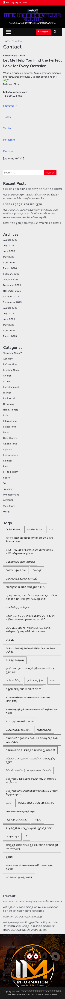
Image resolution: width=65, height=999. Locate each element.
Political (7, 460)
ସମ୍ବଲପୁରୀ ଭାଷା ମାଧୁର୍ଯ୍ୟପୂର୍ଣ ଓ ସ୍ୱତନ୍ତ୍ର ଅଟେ (29, 828)
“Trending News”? (12, 353)
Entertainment (11, 387)
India (5, 415)
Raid (5, 466)
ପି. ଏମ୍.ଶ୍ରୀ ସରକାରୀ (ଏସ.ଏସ (20, 721)
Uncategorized (11, 494)
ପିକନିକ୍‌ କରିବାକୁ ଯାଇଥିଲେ (18, 729)
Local (6, 432)
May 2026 (8, 256)
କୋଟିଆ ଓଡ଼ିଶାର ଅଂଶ (16, 570)
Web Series (9, 506)
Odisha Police (34, 529)
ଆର (51, 529)
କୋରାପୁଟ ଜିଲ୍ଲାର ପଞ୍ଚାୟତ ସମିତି (22, 578)
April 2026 (9, 262)
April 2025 (9, 330)
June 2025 (9, 319)
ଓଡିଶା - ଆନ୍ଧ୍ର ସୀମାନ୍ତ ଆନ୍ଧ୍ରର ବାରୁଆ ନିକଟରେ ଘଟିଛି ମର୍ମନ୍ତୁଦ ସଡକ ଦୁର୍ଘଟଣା (29, 551)
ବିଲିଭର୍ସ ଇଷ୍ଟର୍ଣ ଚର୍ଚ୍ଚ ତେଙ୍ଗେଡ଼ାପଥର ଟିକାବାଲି (28, 770)
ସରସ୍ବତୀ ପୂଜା (12, 836)
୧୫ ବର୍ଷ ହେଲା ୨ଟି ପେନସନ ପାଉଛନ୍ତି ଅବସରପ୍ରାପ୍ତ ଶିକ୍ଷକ (29, 867)
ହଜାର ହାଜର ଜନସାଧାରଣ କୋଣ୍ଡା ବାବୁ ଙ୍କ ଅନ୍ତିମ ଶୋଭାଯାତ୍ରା (32, 189)
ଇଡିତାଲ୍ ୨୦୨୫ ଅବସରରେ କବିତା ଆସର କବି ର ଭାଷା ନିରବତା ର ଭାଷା (29, 539)
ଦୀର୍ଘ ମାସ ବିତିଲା (13, 680)
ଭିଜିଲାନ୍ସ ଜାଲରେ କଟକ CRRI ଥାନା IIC (36, 802)
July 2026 (8, 245)
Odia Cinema (10, 438)
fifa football (9, 398)
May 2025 (8, 324)
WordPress (52, 994)
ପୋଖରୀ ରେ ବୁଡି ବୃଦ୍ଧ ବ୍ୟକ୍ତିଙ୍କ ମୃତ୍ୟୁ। (22, 204)
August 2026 (10, 239)
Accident (8, 358)
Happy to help (10, 409)
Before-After (10, 364)
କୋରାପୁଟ (37, 570)
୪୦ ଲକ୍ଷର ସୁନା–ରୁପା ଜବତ (19, 877)
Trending (8, 489)
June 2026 (9, 251)
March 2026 (10, 268)
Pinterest (8, 151)
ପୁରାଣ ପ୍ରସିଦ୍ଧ (44, 729)
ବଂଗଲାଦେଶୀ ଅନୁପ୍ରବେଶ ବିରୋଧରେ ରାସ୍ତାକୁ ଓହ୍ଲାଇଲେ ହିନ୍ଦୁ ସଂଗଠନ (32, 740)
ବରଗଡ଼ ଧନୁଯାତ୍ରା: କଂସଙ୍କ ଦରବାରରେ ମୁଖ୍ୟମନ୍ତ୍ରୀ (30, 750)
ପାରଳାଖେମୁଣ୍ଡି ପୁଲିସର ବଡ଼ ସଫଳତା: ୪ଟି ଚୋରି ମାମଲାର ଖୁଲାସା (32, 711)
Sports (6, 477)
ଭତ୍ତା (8, 802)
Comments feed (12, 975)
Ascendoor (29, 994)
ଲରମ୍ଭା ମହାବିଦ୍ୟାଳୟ (16, 819)
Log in (6, 963)
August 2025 (10, 307)
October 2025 (11, 296)
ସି (26, 836)
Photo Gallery (10, 455)
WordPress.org (11, 980)
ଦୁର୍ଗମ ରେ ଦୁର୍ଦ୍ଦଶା (35, 680)
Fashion (7, 392)
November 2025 (12, 290)
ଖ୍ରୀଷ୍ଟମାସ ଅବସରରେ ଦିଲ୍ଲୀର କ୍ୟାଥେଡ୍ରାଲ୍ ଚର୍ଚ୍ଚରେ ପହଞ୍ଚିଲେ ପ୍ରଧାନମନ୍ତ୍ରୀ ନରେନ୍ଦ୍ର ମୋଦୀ (32, 597)
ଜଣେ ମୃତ (10, 639)
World (6, 511)
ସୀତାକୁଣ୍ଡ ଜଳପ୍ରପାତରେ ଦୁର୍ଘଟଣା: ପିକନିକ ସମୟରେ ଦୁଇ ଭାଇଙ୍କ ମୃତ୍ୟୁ (32, 846)
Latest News (9, 426)
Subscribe (45, 31)
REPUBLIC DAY (11, 472)
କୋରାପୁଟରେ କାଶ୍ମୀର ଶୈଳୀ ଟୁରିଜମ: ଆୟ (25, 587)
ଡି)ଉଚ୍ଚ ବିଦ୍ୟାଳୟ (15, 660)
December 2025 (12, 285)
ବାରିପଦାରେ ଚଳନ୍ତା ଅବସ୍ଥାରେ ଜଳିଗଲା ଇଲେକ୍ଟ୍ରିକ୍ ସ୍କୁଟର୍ (30, 760)
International (10, 421)
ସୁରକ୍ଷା (9, 857)
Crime (6, 381)
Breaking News (11, 370)
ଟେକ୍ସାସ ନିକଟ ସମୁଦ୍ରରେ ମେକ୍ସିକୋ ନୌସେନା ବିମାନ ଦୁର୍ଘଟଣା (30, 650)
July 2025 (8, 313)
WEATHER (8, 500)
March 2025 (10, 336)
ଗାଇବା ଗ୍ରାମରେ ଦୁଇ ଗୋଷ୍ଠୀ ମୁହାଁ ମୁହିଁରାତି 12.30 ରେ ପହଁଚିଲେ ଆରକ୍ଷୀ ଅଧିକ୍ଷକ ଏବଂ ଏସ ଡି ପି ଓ (30, 617)
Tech (5, 483)
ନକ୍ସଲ (53, 680)
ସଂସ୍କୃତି (37, 819)
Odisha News (10, 443)
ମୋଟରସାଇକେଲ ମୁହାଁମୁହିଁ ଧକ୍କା (20, 811)
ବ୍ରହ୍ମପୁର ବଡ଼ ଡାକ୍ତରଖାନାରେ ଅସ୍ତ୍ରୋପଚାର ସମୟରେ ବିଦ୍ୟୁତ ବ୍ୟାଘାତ (32, 792)
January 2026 (10, 279)
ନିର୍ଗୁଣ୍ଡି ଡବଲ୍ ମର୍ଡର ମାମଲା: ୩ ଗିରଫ (23, 689)
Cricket (7, 375)
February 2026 (11, 273)
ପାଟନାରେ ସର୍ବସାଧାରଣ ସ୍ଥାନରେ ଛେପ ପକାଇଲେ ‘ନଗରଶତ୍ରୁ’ (28, 699)
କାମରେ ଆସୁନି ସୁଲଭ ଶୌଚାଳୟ (20, 561)
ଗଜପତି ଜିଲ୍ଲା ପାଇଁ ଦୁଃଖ (17, 607)
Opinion (7, 449)
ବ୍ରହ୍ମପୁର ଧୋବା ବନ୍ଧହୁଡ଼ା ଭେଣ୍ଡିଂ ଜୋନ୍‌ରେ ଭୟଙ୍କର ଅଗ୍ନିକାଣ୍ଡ (31, 780)
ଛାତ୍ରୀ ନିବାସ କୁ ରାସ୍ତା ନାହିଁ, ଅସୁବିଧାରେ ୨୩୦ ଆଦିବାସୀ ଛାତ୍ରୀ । (32, 223)
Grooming (8, 404)
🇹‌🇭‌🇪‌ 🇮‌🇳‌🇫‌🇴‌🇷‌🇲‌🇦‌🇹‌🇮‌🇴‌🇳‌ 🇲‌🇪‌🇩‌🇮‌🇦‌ (32, 17)
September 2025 (12, 302)
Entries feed (9, 969)
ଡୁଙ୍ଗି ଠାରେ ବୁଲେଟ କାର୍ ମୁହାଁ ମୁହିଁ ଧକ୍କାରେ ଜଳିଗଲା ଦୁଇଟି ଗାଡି (30, 670)
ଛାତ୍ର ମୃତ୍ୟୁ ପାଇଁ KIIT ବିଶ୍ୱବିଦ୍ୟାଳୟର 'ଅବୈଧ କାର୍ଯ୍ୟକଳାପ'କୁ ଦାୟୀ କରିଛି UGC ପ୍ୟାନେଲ (28, 629)
